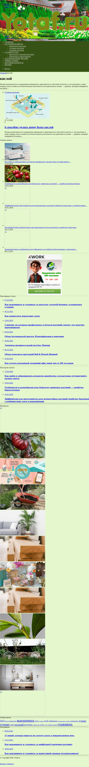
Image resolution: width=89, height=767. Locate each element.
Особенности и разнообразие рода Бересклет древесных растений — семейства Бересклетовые (42, 184)
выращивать (25, 720)
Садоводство (12, 52)
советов (50, 725)
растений (19, 724)
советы (55, 725)
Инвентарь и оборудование (20, 56)
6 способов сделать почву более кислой (29, 127)
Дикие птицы (11, 61)
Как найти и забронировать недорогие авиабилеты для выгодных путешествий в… (38, 162)
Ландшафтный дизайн (16, 59)
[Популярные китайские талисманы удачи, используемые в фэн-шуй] (22, 432)
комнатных (74, 721)
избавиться (53, 721)
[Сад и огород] (44, 32)
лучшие (82, 721)
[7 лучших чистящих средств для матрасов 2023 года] (22, 535)
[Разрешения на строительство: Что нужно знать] (22, 715)
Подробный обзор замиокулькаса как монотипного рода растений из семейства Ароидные (40, 227)
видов (7, 721)
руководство (36, 725)
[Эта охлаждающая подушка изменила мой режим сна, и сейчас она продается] (22, 561)
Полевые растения (16, 50)
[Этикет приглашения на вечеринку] (22, 664)
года (37, 721)
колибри (68, 721)
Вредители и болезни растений (21, 54)
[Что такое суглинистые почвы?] (22, 509)
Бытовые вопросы (14, 63)
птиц (12, 725)
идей (46, 721)
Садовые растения (16, 48)
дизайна (41, 721)
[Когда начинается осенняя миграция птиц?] (22, 586)
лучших (5, 724)
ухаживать (65, 724)
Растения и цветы (14, 44)
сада (42, 725)
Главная (3, 73)
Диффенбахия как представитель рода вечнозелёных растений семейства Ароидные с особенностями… (46, 206)
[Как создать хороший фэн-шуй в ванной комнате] (22, 690)
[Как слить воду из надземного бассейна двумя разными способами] (22, 612)
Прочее (8, 65)
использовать (61, 721)
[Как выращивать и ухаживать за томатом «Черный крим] (22, 457)
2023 (2, 721)
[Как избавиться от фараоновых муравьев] (22, 483)
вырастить (12, 721)
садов (45, 725)
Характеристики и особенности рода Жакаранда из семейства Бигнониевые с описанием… (41, 249)
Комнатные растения (17, 46)
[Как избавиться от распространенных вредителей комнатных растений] (22, 638)
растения (28, 724)
